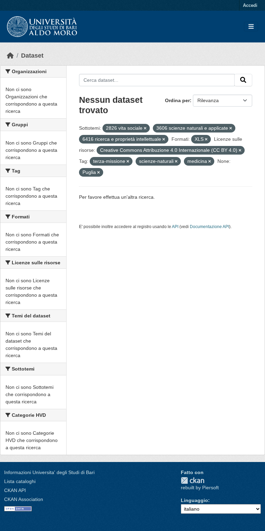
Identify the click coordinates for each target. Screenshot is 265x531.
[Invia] (243, 80)
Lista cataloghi (20, 481)
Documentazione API (209, 226)
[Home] (10, 55)
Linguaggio (194, 500)
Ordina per (177, 100)
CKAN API (15, 490)
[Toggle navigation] (251, 27)
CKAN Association (23, 499)
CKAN (192, 480)
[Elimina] (145, 128)
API (175, 226)
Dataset (32, 55)
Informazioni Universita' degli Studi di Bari (49, 472)
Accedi (250, 5)
